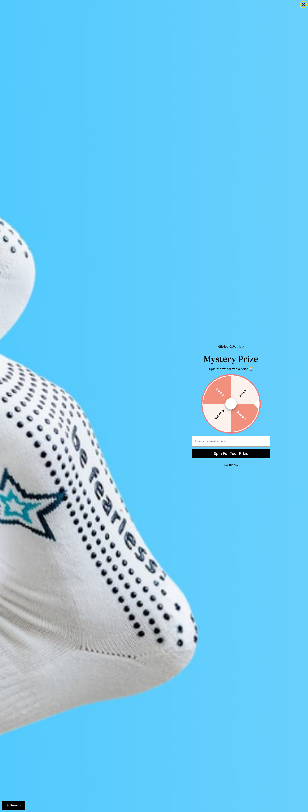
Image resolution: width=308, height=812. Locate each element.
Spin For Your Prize (231, 453)
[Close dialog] (303, 4)
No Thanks (231, 465)
